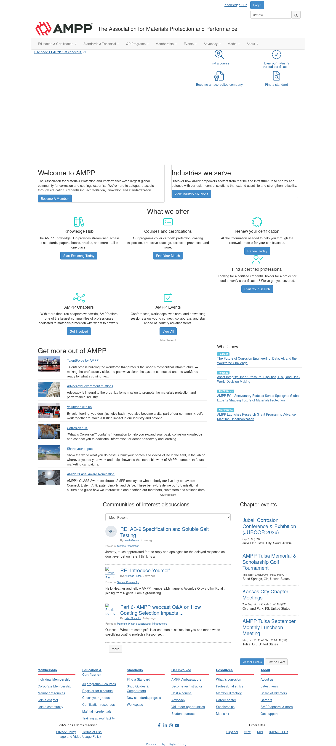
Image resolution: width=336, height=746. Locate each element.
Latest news (269, 686)
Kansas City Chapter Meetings (265, 594)
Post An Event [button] (276, 662)
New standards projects (144, 697)
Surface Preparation (128, 546)
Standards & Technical (100, 43)
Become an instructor (186, 686)
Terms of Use (92, 732)
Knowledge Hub (235, 5)
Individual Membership (54, 679)
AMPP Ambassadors (186, 679)
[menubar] (237, 4)
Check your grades (96, 697)
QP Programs (136, 43)
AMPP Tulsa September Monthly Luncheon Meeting (269, 626)
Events (189, 43)
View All (168, 331)
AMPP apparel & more (277, 706)
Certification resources (98, 704)
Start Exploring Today (78, 255)
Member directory (229, 693)
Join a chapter (48, 700)
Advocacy (211, 43)
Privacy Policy (66, 732)
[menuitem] (237, 4)
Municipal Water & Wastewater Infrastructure (142, 623)
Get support (269, 713)
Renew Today (257, 251)
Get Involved (79, 331)
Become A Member (55, 198)
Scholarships (225, 706)
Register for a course (97, 690)
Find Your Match (168, 255)
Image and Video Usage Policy (79, 736)
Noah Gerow (132, 540)
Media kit (222, 713)
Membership (165, 43)
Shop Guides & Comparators (138, 688)
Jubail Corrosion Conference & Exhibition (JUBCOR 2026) (269, 525)
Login (257, 5)
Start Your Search (257, 289)
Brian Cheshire (133, 618)
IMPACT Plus (278, 732)
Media (232, 43)
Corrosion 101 (77, 427)
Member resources (51, 693)
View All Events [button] (252, 662)
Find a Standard (138, 679)
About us (267, 679)
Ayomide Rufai (133, 576)
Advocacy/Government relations (90, 386)
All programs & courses (99, 684)
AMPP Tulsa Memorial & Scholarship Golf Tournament (269, 561)
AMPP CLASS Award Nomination (91, 474)
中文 (247, 732)
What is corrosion (228, 679)
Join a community (50, 706)
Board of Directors (274, 693)
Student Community (128, 582)
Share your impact (80, 448)
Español (232, 732)
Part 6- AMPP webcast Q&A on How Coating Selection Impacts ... (160, 609)
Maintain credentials (96, 711)
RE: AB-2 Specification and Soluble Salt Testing (164, 531)
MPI (260, 732)
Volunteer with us (79, 406)
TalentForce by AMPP (83, 360)
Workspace (135, 704)
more (115, 649)
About (251, 43)
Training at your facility (98, 718)
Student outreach (183, 713)
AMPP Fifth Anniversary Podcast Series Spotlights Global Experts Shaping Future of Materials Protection (258, 397)
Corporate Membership (54, 686)
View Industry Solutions (191, 194)
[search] (296, 15)
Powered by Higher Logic (168, 744)
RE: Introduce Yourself (145, 570)
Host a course (181, 693)
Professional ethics (229, 686)
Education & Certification (56, 43)
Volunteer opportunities (188, 706)
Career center (226, 700)
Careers (266, 700)
